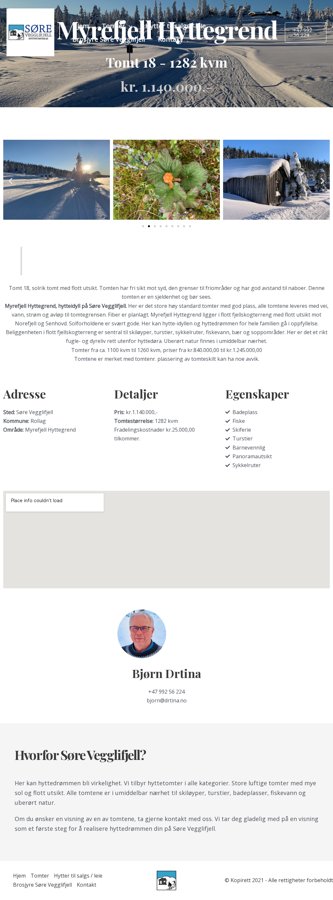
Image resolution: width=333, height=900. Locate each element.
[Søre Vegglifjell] (30, 31)
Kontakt (170, 39)
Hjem (81, 25)
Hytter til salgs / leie (175, 25)
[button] (128, 26)
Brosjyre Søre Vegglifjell (109, 39)
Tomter (113, 25)
